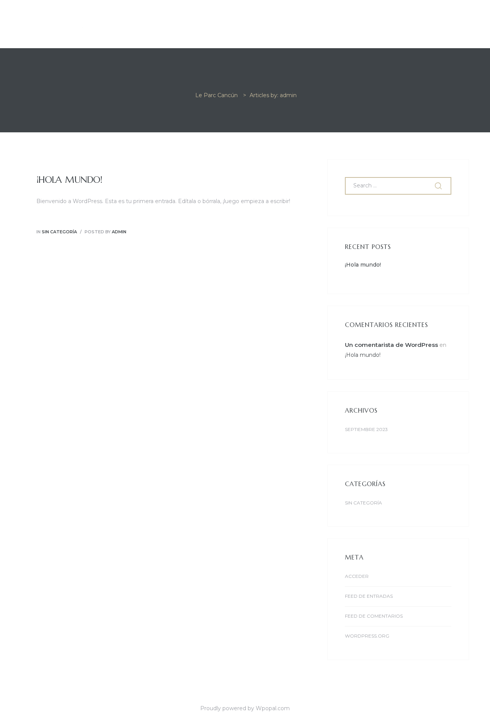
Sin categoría (59, 231)
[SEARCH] (439, 186)
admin (119, 231)
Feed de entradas (369, 596)
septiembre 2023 (366, 429)
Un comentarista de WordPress (391, 344)
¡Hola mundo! (69, 179)
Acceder (357, 576)
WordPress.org (367, 636)
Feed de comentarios (374, 616)
